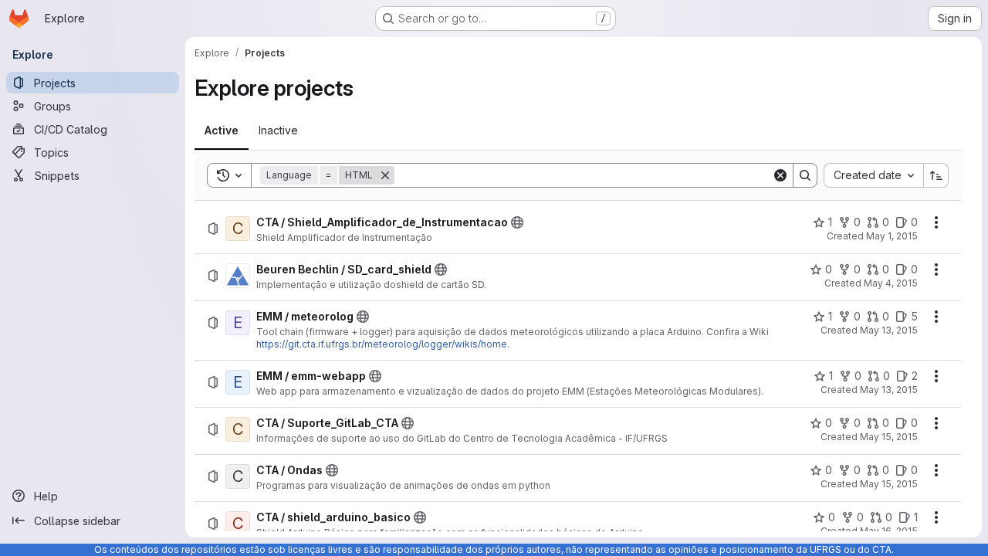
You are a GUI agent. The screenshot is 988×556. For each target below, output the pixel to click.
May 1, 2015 (892, 236)
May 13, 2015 (889, 330)
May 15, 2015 (889, 436)
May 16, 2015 (889, 531)
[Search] (805, 175)
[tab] (222, 130)
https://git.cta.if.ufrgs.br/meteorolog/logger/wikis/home (381, 344)
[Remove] (385, 175)
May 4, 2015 (891, 283)
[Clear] (780, 175)
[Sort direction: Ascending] (936, 175)
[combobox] (873, 175)
